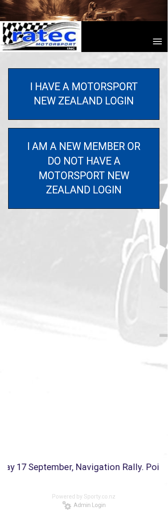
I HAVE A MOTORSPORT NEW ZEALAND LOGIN (84, 94)
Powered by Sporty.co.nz (84, 496)
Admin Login (88, 505)
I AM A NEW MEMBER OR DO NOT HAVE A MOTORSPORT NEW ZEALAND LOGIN (83, 168)
